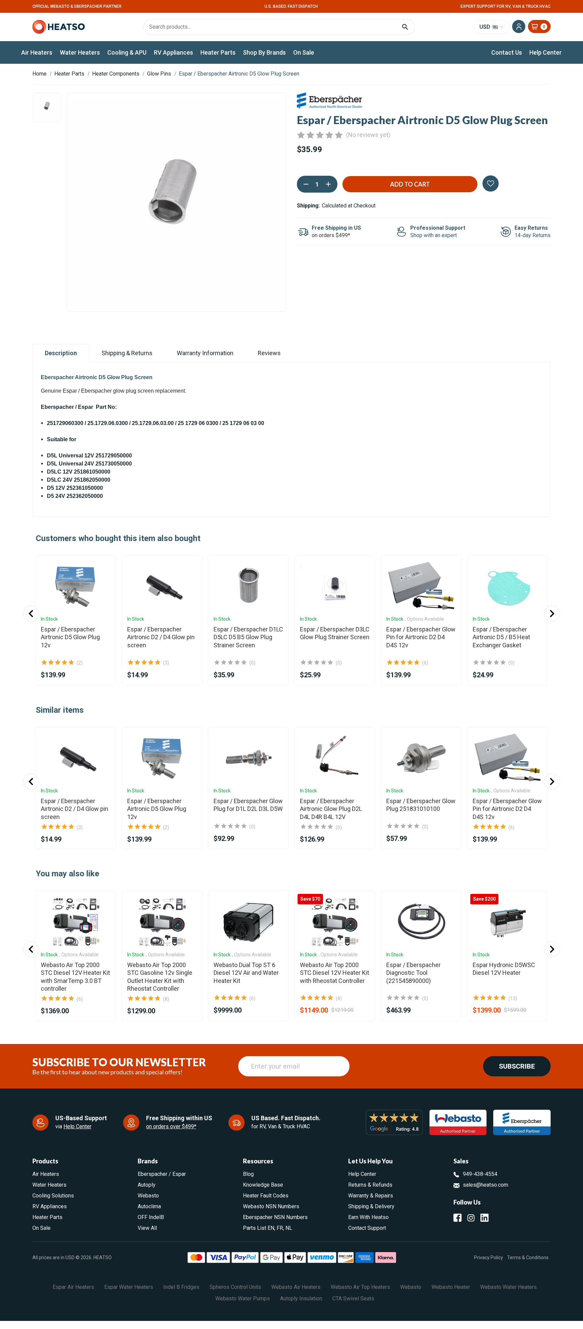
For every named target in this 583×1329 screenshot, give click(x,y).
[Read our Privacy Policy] (349, 730)
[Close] (358, 565)
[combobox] (291, 697)
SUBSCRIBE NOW (291, 754)
